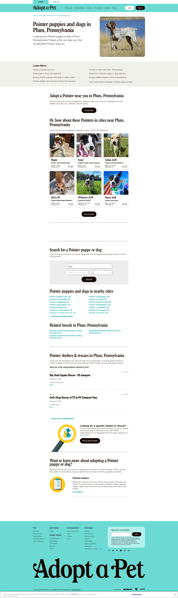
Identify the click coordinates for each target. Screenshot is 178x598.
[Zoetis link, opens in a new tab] (142, 589)
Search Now (89, 110)
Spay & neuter (37, 536)
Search (89, 279)
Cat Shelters (53, 543)
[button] (69, 166)
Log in (51, 548)
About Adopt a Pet (72, 531)
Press (68, 538)
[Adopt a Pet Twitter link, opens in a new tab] (113, 550)
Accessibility (89, 541)
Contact (69, 536)
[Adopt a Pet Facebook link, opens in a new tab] (110, 550)
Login (129, 8)
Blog (68, 534)
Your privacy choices (91, 548)
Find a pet (36, 531)
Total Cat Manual (38, 541)
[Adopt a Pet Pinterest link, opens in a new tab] (117, 550)
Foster (107, 8)
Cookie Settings (75, 589)
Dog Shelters (54, 541)
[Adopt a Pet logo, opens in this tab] (89, 572)
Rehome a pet (37, 534)
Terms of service (90, 536)
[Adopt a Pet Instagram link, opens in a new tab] (125, 550)
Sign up (140, 8)
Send (136, 534)
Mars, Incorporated (90, 543)
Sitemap (87, 531)
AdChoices (88, 546)
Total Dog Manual (38, 538)
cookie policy (74, 594)
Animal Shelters (55, 538)
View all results (89, 214)
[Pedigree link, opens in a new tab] (136, 589)
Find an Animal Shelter (90, 441)
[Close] (175, 595)
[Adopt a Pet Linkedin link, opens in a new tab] (128, 550)
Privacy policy (89, 534)
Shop (114, 8)
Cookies (87, 538)
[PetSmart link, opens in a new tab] (127, 589)
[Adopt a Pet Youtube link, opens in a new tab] (121, 550)
